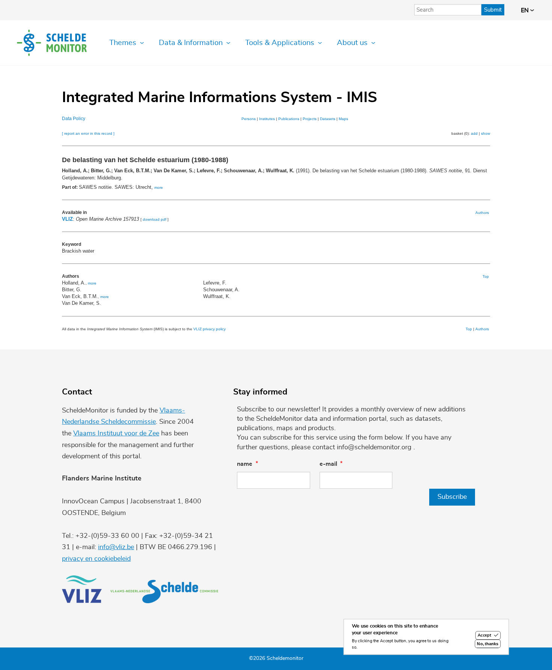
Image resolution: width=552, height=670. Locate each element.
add (474, 133)
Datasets (327, 119)
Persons (248, 119)
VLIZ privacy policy (209, 329)
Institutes (267, 119)
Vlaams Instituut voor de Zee (116, 433)
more (158, 187)
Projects (310, 119)
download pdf (154, 219)
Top (486, 276)
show (485, 133)
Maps (343, 119)
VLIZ (67, 219)
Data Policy (73, 118)
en (525, 11)
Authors (482, 213)
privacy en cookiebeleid (96, 559)
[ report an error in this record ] (88, 133)
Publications (288, 119)
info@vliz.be (116, 547)
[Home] (52, 43)
